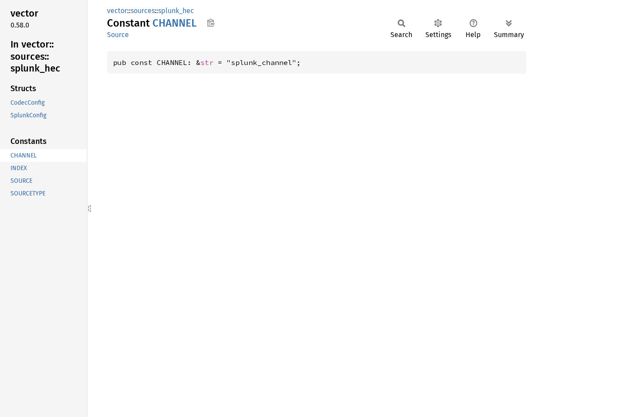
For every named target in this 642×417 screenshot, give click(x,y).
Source (118, 35)
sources (143, 11)
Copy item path (211, 22)
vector (117, 11)
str (207, 62)
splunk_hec (176, 11)
